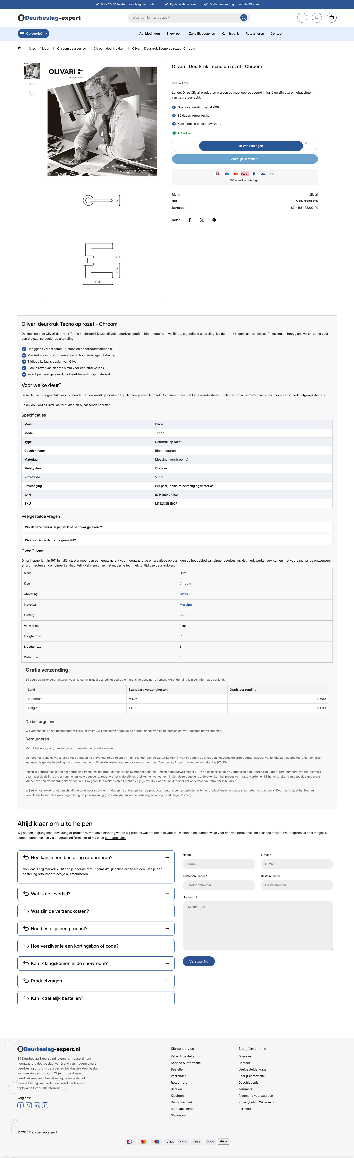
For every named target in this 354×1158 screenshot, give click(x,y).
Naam (187, 854)
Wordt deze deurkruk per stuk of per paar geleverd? (63, 527)
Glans (184, 594)
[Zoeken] (243, 17)
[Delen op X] (202, 220)
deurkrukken (26, 1078)
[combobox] (189, 18)
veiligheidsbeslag (50, 1078)
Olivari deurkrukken (60, 405)
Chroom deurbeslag (71, 48)
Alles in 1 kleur (39, 48)
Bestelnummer (270, 876)
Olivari (26, 560)
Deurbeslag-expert (43, 1132)
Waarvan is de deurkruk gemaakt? (50, 540)
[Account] (317, 18)
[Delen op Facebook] (190, 220)
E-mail (266, 854)
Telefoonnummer (195, 876)
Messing (186, 604)
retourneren (79, 874)
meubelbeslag (27, 1083)
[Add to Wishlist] (311, 146)
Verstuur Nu (198, 961)
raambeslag (73, 1078)
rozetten (104, 405)
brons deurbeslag (51, 1068)
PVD (183, 615)
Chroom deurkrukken (109, 48)
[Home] (19, 48)
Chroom (185, 583)
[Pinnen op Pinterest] (214, 220)
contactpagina (115, 838)
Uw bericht (190, 897)
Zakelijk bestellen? (245, 159)
